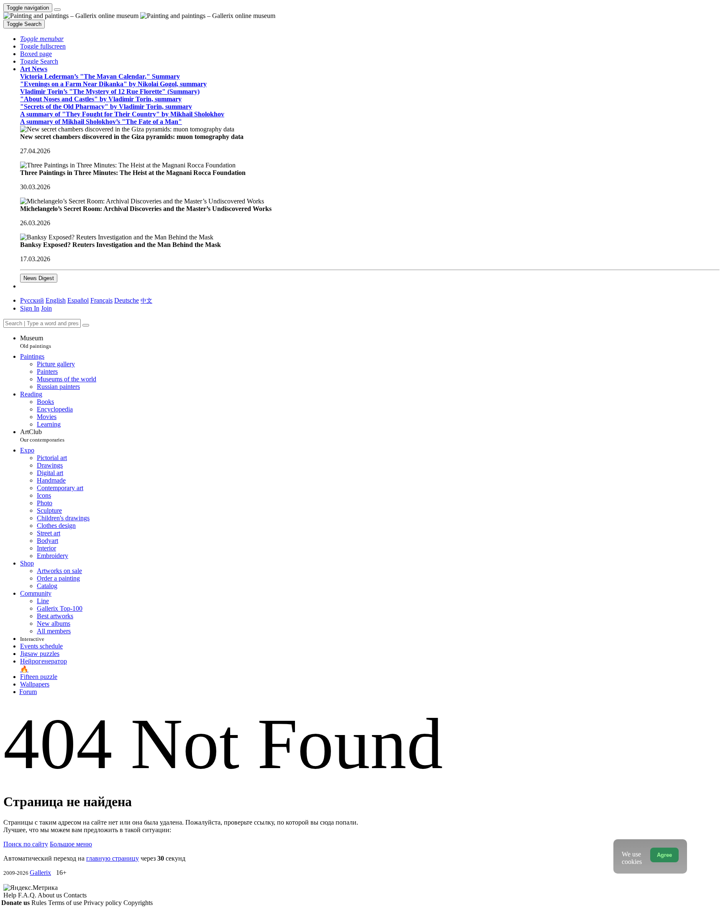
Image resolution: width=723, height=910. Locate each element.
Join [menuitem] (46, 308)
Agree (664, 855)
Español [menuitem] (78, 300)
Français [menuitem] (101, 300)
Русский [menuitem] (32, 300)
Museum (35, 341)
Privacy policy (103, 902)
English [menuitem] (56, 300)
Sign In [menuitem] (29, 308)
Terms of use (66, 902)
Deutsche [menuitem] (126, 300)
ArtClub (42, 435)
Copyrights (138, 902)
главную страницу (112, 858)
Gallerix (40, 872)
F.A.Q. (28, 895)
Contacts (75, 895)
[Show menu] (57, 9)
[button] (42, 38)
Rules (39, 902)
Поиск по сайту (25, 844)
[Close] (85, 325)
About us (51, 895)
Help (10, 895)
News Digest (38, 278)
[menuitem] (146, 300)
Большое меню (71, 844)
